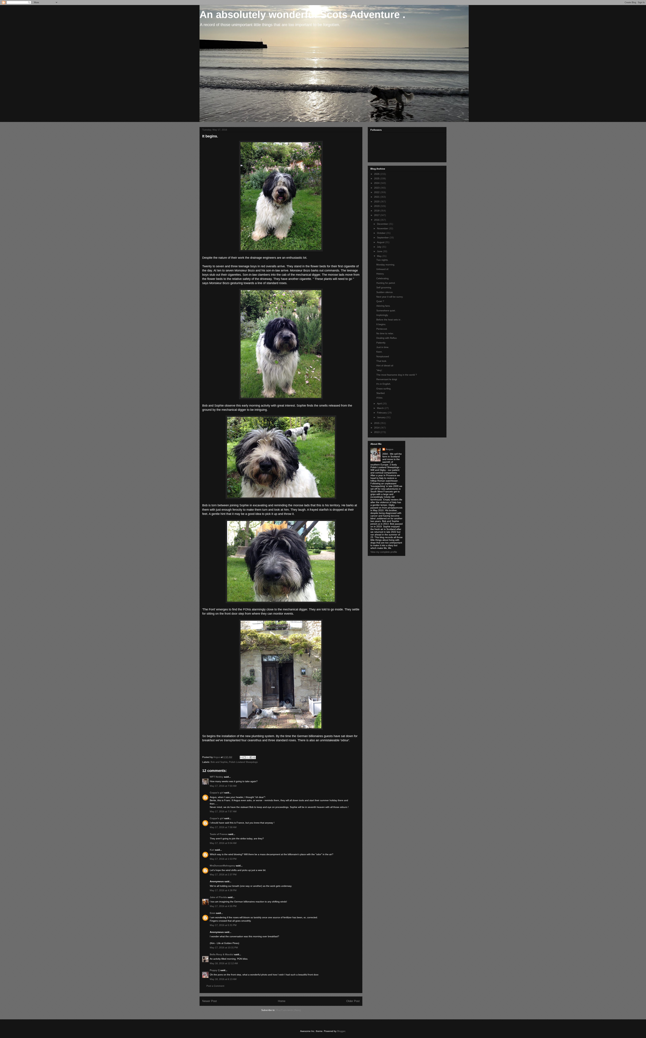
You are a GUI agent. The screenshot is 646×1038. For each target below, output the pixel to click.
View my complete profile (383, 552)
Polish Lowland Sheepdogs (243, 762)
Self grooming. (384, 287)
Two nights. (382, 260)
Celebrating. (382, 278)
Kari (212, 849)
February (382, 412)
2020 (377, 201)
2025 (377, 178)
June (380, 251)
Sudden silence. (384, 292)
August (381, 242)
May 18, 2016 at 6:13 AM (223, 979)
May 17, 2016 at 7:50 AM (223, 786)
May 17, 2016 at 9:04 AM (223, 843)
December (383, 224)
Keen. (379, 351)
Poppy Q (215, 970)
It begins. (381, 324)
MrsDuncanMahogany (222, 865)
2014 (377, 427)
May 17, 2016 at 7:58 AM (223, 827)
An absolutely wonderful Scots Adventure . (302, 14)
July (379, 246)
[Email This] (241, 757)
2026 (377, 174)
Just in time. (382, 347)
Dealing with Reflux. (386, 338)
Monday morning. (385, 264)
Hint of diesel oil (384, 365)
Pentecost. (382, 328)
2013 (377, 432)
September (383, 237)
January (381, 417)
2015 (377, 423)
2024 (377, 183)
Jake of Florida (218, 897)
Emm (212, 913)
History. (380, 273)
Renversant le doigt (386, 379)
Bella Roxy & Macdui (222, 954)
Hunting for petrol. (386, 283)
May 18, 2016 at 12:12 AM (224, 963)
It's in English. (383, 384)
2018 (377, 210)
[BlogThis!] (244, 757)
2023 (377, 187)
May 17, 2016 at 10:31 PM (224, 947)
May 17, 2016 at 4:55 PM (223, 906)
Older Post (353, 1001)
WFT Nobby (216, 776)
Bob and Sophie (219, 762)
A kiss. (379, 397)
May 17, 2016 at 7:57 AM (223, 811)
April (379, 403)
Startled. (380, 393)
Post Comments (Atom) (288, 1010)
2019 (377, 206)
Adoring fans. (383, 305)
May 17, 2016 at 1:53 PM (223, 859)
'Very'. (379, 370)
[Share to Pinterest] (254, 757)
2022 (377, 192)
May (379, 256)
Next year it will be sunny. (389, 296)
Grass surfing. (383, 388)
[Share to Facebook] (251, 757)
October (381, 233)
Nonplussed (382, 356)
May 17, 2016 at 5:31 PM (223, 925)
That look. (381, 361)
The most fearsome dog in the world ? (396, 374)
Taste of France (219, 834)
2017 (377, 215)
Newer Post (209, 1001)
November (383, 228)
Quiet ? (380, 301)
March (380, 408)
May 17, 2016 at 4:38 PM (223, 890)
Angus (389, 449)
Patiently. (381, 342)
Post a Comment (215, 986)
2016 (377, 219)
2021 (377, 196)
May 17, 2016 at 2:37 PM (223, 874)
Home (281, 1001)
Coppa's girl (217, 792)
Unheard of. (382, 269)
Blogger (341, 1031)
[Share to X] (247, 757)
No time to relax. (385, 333)
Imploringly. (382, 315)
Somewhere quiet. (386, 310)
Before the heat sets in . (389, 319)
